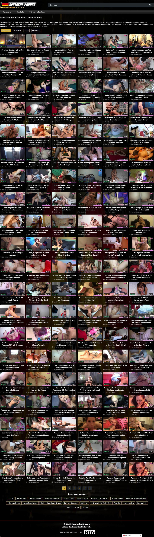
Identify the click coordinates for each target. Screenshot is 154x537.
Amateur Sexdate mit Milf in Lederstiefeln (12, 51)
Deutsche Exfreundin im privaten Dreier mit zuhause (141, 74)
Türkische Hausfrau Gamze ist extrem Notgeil (64, 164)
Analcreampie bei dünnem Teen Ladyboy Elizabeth (13, 456)
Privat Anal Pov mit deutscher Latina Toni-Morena (141, 344)
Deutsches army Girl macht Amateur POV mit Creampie (12, 344)
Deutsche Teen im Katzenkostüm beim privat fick (116, 457)
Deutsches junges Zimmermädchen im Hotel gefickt (38, 322)
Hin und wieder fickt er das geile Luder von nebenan (115, 276)
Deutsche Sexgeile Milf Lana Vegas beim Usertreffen (116, 434)
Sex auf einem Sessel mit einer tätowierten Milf (141, 456)
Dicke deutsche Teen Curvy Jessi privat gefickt (90, 119)
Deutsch (128, 535)
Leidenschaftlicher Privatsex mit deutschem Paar (90, 231)
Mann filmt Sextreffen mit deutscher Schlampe (64, 119)
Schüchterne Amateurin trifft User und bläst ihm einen (64, 74)
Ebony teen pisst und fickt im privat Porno (116, 366)
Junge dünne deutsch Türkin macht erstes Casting (64, 344)
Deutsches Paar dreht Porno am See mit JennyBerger (141, 321)
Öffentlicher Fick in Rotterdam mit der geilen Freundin (12, 411)
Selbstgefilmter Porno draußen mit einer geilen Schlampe (141, 255)
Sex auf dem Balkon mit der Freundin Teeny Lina (12, 186)
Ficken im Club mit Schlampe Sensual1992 (90, 51)
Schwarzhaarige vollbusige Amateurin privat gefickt (38, 164)
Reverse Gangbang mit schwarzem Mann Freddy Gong (115, 480)
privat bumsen (69, 498)
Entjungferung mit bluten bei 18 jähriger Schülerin (141, 141)
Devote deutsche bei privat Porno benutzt (115, 119)
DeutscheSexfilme (110, 54)
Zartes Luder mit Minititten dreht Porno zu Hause (90, 434)
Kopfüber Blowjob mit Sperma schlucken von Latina (89, 321)
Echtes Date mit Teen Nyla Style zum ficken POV (64, 456)
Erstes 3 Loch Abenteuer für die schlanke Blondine (141, 276)
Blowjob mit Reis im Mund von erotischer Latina (141, 434)
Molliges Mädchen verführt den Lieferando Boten (115, 254)
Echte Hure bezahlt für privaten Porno (141, 231)
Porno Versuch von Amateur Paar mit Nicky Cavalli (90, 254)
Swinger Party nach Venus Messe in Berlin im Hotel (38, 299)
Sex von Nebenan (70, 503)
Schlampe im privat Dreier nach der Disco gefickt (116, 231)
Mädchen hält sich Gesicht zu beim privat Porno (38, 209)
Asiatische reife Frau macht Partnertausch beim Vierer (64, 231)
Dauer (26, 30)
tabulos (85, 507)
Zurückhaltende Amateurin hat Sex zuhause (64, 299)
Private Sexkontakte (37, 11)
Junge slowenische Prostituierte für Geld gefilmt (38, 74)
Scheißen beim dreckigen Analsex (13, 254)
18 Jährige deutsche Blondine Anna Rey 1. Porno (141, 96)
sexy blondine (129, 503)
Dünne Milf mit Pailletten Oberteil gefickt (64, 254)
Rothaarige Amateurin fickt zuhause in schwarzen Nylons (141, 479)
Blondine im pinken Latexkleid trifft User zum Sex (90, 344)
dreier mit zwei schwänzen (51, 503)
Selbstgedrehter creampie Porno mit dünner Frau (116, 186)
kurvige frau (141, 503)
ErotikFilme (57, 54)
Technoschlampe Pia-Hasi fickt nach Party (38, 96)
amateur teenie (35, 498)
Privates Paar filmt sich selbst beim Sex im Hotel (38, 366)
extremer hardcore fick (99, 498)
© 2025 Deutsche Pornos (77, 524)
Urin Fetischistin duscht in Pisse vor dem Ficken (64, 366)
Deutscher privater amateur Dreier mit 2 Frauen (64, 141)
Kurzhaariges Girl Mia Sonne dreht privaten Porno (141, 299)
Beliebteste (6, 30)
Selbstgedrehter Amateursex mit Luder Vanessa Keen (38, 479)
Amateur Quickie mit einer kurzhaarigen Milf (64, 434)
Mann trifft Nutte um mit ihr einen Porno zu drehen (38, 186)
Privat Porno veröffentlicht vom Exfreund (13, 299)
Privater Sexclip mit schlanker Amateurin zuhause (115, 321)
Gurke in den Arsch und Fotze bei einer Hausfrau (115, 141)
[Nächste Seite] (90, 488)
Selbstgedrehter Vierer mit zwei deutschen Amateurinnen (64, 187)
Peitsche (117, 503)
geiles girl (84, 503)
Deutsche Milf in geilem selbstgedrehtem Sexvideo (115, 74)
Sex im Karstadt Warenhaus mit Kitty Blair (90, 299)
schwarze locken (14, 503)
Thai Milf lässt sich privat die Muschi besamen (13, 366)
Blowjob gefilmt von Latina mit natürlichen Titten (12, 479)
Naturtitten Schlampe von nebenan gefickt (38, 411)
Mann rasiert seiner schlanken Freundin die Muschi (38, 389)
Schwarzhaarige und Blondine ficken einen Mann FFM (89, 164)
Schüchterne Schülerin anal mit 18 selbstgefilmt (115, 209)
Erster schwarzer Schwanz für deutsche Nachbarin (38, 119)
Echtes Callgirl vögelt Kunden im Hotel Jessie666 (141, 209)
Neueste (17, 30)
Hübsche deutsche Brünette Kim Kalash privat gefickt (38, 141)
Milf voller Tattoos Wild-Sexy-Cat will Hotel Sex (64, 96)
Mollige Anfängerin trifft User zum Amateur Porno (38, 51)
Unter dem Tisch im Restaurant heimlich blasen (89, 96)
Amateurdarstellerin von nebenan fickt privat (115, 299)
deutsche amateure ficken (136, 498)
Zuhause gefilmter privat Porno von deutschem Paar (12, 209)
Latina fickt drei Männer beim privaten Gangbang (90, 276)
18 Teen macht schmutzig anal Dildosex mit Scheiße (64, 276)
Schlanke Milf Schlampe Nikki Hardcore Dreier (141, 119)
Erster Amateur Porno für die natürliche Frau (90, 74)
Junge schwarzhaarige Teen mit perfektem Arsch (116, 96)
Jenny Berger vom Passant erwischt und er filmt (38, 254)
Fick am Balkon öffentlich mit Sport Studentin (12, 164)
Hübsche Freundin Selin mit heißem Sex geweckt (12, 74)
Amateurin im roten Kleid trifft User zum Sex (64, 321)
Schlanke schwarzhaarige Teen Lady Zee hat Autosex (64, 411)
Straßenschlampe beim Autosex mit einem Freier (115, 411)
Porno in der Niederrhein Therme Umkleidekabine (12, 141)
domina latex (21, 498)
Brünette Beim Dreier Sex (100, 503)
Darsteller (20, 11)
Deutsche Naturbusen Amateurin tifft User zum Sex (64, 389)
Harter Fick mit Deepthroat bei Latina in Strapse (12, 389)
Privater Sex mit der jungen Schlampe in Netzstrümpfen (141, 186)
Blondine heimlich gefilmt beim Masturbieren (38, 231)
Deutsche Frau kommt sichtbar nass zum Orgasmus (13, 321)
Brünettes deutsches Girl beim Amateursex (90, 209)
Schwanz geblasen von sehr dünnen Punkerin (38, 344)
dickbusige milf (117, 498)
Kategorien (7, 11)
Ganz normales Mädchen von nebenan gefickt (38, 456)
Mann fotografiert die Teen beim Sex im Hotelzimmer (64, 209)
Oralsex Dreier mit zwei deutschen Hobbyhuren (13, 119)
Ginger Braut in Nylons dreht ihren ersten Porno (64, 479)
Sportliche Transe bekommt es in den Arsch (12, 434)
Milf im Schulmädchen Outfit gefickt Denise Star (141, 366)
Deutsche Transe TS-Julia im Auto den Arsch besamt (13, 96)
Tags (81, 532)
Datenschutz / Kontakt (68, 532)
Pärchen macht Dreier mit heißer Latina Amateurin (141, 164)
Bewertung (36, 30)
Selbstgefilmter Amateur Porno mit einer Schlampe (116, 51)
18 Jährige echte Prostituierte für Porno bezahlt (90, 186)
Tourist (10, 498)
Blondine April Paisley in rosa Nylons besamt (90, 479)
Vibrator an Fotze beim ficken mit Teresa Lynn (89, 366)
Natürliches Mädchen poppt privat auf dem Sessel (90, 411)
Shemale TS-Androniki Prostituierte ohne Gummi (90, 389)
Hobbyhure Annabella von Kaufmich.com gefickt (116, 164)
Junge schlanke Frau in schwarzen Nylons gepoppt (64, 51)
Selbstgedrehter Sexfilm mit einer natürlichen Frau (141, 411)
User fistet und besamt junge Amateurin (38, 276)
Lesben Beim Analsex (52, 498)
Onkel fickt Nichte (72, 507)
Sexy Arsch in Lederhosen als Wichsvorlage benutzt (115, 389)
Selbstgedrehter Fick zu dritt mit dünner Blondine (90, 456)
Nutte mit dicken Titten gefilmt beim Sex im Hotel (116, 344)
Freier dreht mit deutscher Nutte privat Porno (13, 276)
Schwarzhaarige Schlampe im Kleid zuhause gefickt (141, 389)
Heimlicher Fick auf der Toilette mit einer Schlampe (38, 434)
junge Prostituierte (30, 503)
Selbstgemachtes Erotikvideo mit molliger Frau (89, 141)
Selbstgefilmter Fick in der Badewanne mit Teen (12, 231)
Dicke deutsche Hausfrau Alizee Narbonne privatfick (141, 51)
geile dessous (82, 498)
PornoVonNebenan (7, 54)
